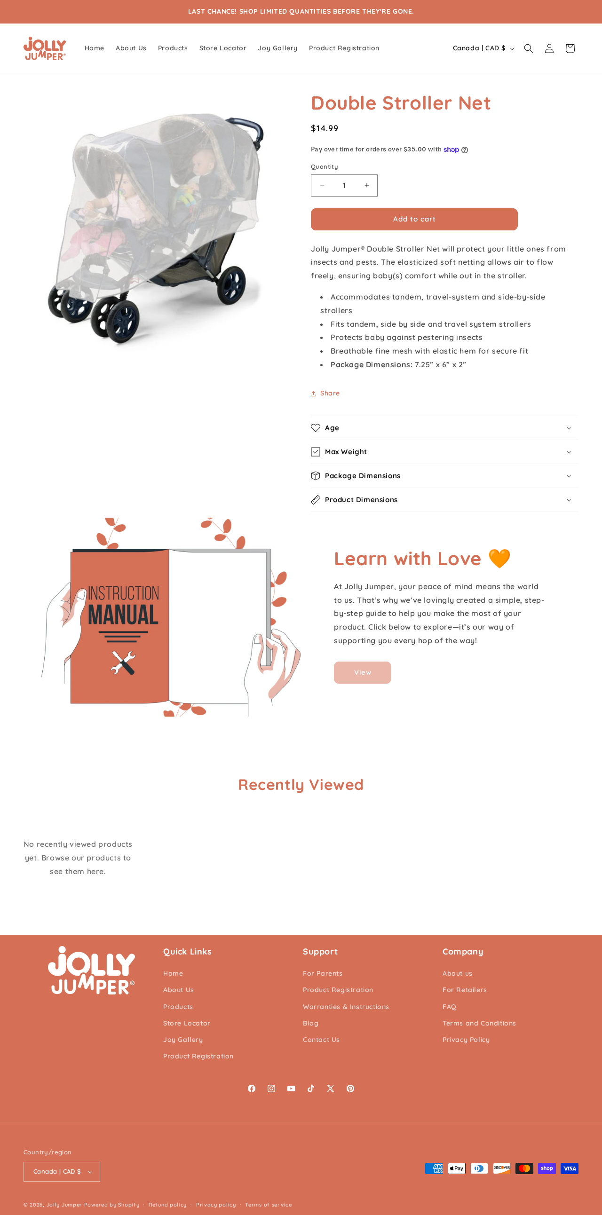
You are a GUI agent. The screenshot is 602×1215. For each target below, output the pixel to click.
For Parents (323, 973)
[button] (528, 48)
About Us (178, 990)
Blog (310, 1023)
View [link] (363, 672)
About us (458, 973)
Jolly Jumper (64, 1204)
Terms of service (268, 1204)
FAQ (450, 1006)
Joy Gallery (183, 1039)
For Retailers (465, 990)
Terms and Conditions (479, 1023)
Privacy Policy (466, 1039)
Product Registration (198, 1056)
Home (173, 973)
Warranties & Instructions (346, 1006)
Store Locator (187, 1023)
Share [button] (330, 393)
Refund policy (168, 1204)
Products (178, 1006)
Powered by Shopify (112, 1204)
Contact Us (321, 1039)
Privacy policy (216, 1204)
